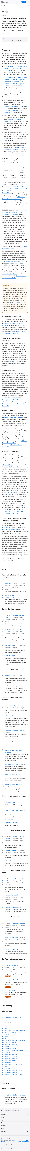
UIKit (3, 12)
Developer (7, 1110)
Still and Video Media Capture (11, 529)
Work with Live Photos (10, 452)
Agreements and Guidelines (7, 1148)
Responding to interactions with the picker (14, 576)
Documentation (8, 6)
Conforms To (6, 1022)
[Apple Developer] (5, 2)
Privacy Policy (12, 1147)
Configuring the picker (10, 669)
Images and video (8, 1089)
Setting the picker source (11, 609)
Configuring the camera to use (13, 830)
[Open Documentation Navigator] (2, 6)
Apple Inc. (12, 1145)
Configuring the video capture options (13, 699)
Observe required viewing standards (11, 339)
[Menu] (28, 2)
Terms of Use (4, 1147)
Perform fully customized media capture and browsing (14, 519)
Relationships (7, 1006)
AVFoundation (6, 527)
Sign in (23, 2)
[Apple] (2, 1110)
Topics (4, 569)
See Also (5, 1083)
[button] (19, 2)
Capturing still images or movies (11, 262)
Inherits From (7, 1011)
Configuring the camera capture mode (14, 872)
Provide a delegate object (11, 316)
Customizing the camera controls (11, 743)
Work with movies (8, 411)
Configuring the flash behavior (13, 917)
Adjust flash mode (8, 370)
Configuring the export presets (13, 959)
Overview (6, 50)
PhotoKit (14, 557)
